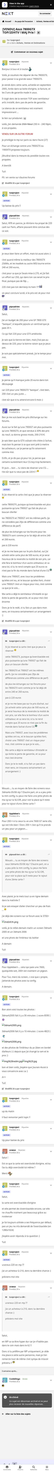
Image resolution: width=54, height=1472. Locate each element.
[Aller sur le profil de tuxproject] (3, 41)
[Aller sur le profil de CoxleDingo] (4, 1380)
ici (25, 118)
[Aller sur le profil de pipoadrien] (4, 216)
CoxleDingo (14, 1379)
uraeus (12, 1150)
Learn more (5, 4)
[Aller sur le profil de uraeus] (4, 1151)
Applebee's (14, 813)
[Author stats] (51, 62)
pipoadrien (14, 215)
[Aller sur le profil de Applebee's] (4, 814)
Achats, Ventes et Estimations (30, 43)
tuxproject (15, 40)
